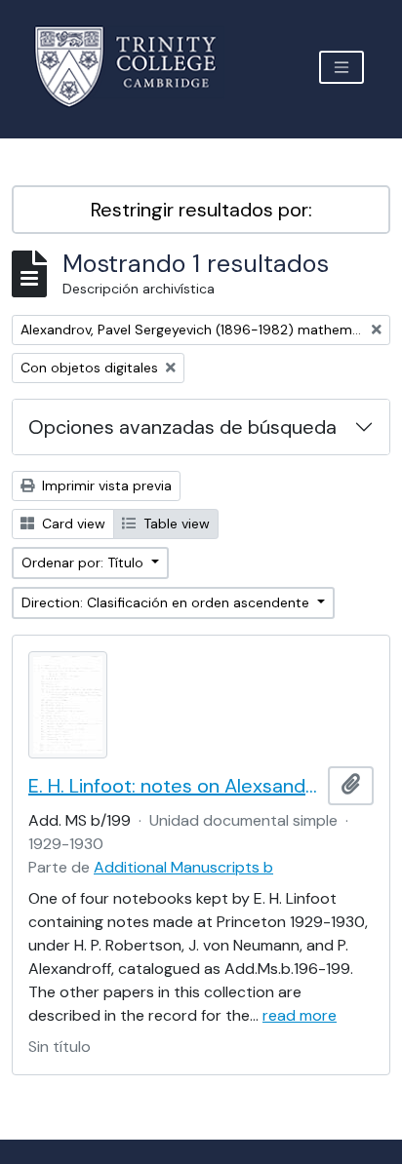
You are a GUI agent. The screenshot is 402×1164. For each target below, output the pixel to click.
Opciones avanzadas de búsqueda (182, 427)
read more (299, 1015)
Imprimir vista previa (105, 485)
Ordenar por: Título (84, 562)
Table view (175, 523)
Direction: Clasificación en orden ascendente (167, 602)
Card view (71, 523)
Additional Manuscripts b (183, 867)
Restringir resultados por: (201, 209)
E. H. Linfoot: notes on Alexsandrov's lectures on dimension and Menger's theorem (174, 785)
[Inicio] (137, 67)
